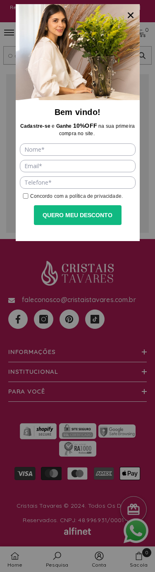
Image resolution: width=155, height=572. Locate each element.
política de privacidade (95, 196)
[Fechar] (131, 13)
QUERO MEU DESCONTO (77, 215)
